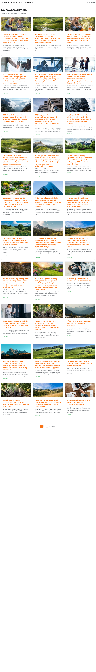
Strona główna (90, 2)
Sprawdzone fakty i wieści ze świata (17, 2)
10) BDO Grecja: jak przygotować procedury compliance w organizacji (79, 323)
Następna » (52, 426)
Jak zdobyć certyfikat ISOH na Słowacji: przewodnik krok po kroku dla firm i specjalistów (79, 364)
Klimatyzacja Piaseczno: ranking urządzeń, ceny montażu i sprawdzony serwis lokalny (78, 402)
